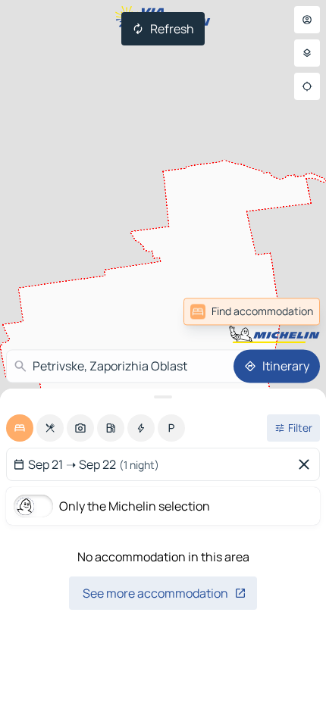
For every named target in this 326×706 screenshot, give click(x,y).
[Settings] (307, 53)
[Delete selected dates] (307, 464)
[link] (286, 311)
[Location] (307, 86)
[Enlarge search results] (163, 397)
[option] (19, 428)
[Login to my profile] (307, 19)
